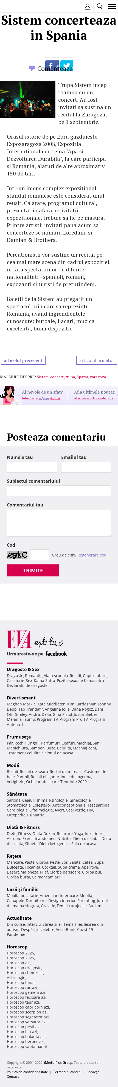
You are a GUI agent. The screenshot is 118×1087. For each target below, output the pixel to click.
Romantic (33, 675)
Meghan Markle (21, 704)
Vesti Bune (65, 929)
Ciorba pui (91, 872)
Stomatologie (19, 805)
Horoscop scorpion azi (27, 1012)
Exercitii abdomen (39, 838)
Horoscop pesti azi (24, 1026)
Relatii (75, 675)
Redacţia (93, 1072)
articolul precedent (23, 360)
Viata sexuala (56, 675)
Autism (94, 905)
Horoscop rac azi (22, 987)
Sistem (43, 376)
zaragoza (98, 376)
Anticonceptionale (69, 805)
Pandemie (16, 934)
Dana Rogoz (82, 709)
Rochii (20, 743)
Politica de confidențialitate (27, 1072)
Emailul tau (74, 457)
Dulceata (15, 867)
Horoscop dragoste (24, 967)
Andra (34, 714)
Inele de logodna (76, 776)
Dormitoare (36, 900)
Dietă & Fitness (23, 827)
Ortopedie (16, 815)
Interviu (34, 924)
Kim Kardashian (82, 704)
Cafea (87, 862)
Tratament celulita (24, 752)
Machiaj (84, 743)
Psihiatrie (35, 815)
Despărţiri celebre (37, 929)
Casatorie (15, 680)
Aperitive (90, 867)
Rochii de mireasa (66, 771)
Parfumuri (50, 743)
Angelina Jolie (57, 709)
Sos (64, 862)
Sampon (37, 748)
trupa (70, 376)
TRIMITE (33, 570)
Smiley (21, 714)
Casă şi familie (22, 889)
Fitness (24, 833)
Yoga (78, 833)
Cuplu (88, 675)
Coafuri (68, 743)
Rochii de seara (34, 771)
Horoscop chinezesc (25, 972)
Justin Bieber (85, 714)
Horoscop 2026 (20, 953)
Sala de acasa (83, 843)
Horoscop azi (18, 962)
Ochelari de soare (42, 781)
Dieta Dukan (44, 833)
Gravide (48, 905)
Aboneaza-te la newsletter (93, 398)
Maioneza (29, 872)
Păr (10, 743)
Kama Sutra (44, 680)
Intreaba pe (30, 398)
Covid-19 (85, 929)
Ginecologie (80, 800)
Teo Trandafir (30, 709)
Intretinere (95, 833)
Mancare (15, 862)
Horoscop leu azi (22, 1031)
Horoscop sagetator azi (28, 1016)
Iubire (100, 675)
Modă (13, 765)
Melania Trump (21, 719)
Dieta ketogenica (54, 843)
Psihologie (58, 800)
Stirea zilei (52, 924)
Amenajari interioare (59, 895)
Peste (55, 862)
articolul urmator (96, 360)
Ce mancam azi (46, 877)
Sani (97, 743)
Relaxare (65, 833)
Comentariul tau (25, 505)
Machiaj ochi (84, 748)
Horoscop (17, 947)
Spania (82, 376)
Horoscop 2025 (20, 957)
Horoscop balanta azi (26, 1036)
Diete (11, 833)
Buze (50, 748)
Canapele (15, 900)
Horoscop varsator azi (27, 1021)
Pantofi (22, 776)
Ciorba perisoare (65, 872)
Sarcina (14, 800)
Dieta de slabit (86, 838)
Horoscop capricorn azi (28, 1007)
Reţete (14, 856)
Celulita (64, 748)
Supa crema (69, 867)
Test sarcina (98, 805)
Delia (46, 714)
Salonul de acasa (57, 752)
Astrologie (16, 977)
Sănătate (17, 794)
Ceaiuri (28, 800)
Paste (30, 862)
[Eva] (17, 6)
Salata (75, 862)
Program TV (47, 719)
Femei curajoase (72, 905)
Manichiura (17, 748)
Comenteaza (55, 68)
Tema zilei (72, 924)
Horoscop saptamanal (27, 1046)
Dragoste (15, 675)
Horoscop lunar (21, 982)
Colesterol (41, 805)
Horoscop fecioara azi (26, 997)
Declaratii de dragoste (27, 685)
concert (57, 376)
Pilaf (44, 872)
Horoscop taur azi (23, 1002)
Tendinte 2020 (73, 781)
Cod (11, 545)
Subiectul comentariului (33, 481)
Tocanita (32, 867)
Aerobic (14, 838)
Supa (99, 862)
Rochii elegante (45, 776)
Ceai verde (75, 810)
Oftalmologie (41, 810)
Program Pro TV (74, 719)
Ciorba (42, 862)
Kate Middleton (51, 704)
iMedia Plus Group (58, 1062)
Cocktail (49, 867)
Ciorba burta (18, 877)
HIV (90, 810)
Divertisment (21, 698)
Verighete (15, 781)
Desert (13, 872)
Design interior (62, 900)
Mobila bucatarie (22, 895)
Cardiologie (17, 810)
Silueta (31, 843)
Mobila (86, 895)
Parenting (86, 900)
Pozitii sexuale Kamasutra (80, 680)
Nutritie (64, 838)
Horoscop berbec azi (25, 1041)
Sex (29, 680)
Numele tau (20, 457)
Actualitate (19, 918)
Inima (42, 800)
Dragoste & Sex (23, 669)
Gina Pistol (62, 714)
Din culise (16, 924)
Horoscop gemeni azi (26, 992)
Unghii (33, 743)
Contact (13, 1076)
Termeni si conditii (67, 1072)
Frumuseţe (19, 737)
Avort (59, 810)
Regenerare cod (91, 555)
